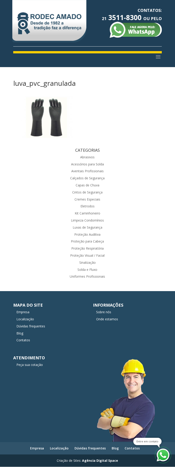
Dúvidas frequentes (30, 326)
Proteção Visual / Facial (87, 255)
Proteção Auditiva (87, 234)
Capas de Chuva (87, 185)
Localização (25, 319)
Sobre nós (103, 312)
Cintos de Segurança (87, 192)
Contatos (23, 340)
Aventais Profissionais (87, 171)
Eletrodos (87, 206)
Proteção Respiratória (87, 248)
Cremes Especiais (87, 199)
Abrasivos (87, 157)
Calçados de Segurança (87, 178)
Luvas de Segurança (87, 227)
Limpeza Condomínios (87, 220)
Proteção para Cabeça (87, 241)
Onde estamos (107, 319)
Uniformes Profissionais (87, 276)
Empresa (22, 312)
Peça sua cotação (29, 365)
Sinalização (87, 262)
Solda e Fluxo (87, 269)
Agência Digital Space (100, 460)
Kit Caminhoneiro (87, 213)
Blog (19, 333)
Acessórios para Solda (87, 164)
